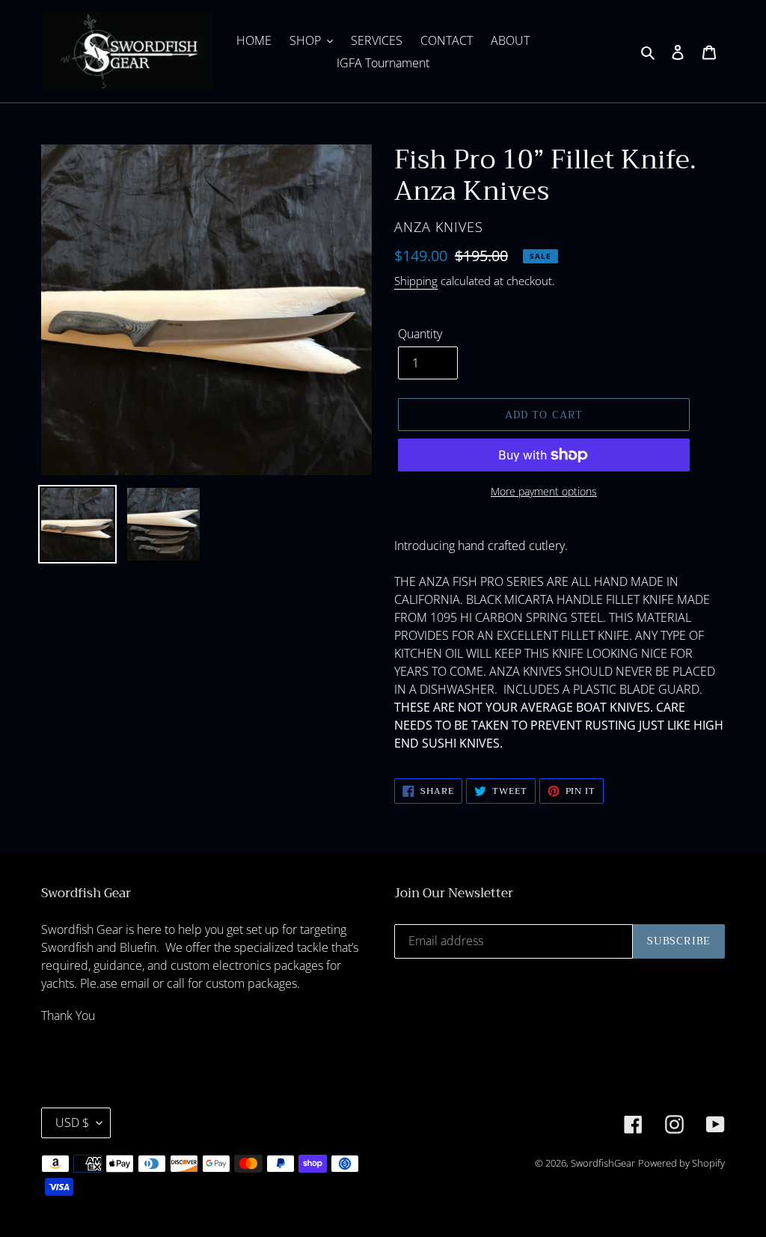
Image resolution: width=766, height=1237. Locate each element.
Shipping (416, 280)
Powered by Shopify (681, 1163)
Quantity (420, 334)
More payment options (544, 491)
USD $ (72, 1122)
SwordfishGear (603, 1163)
